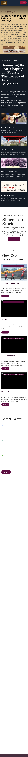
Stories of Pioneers (18, 265)
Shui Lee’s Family (8, 355)
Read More (5, 295)
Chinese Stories (7, 265)
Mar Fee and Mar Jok (10, 283)
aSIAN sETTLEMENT (7, 149)
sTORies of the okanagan (9, 171)
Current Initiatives (7, 195)
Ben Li (4, 319)
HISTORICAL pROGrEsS (8, 127)
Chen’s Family (7, 391)
